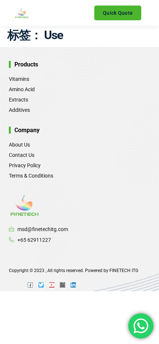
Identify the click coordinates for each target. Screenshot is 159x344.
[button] (91, 13)
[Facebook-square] (30, 285)
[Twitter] (41, 285)
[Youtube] (51, 285)
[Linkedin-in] (73, 285)
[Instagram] (62, 285)
